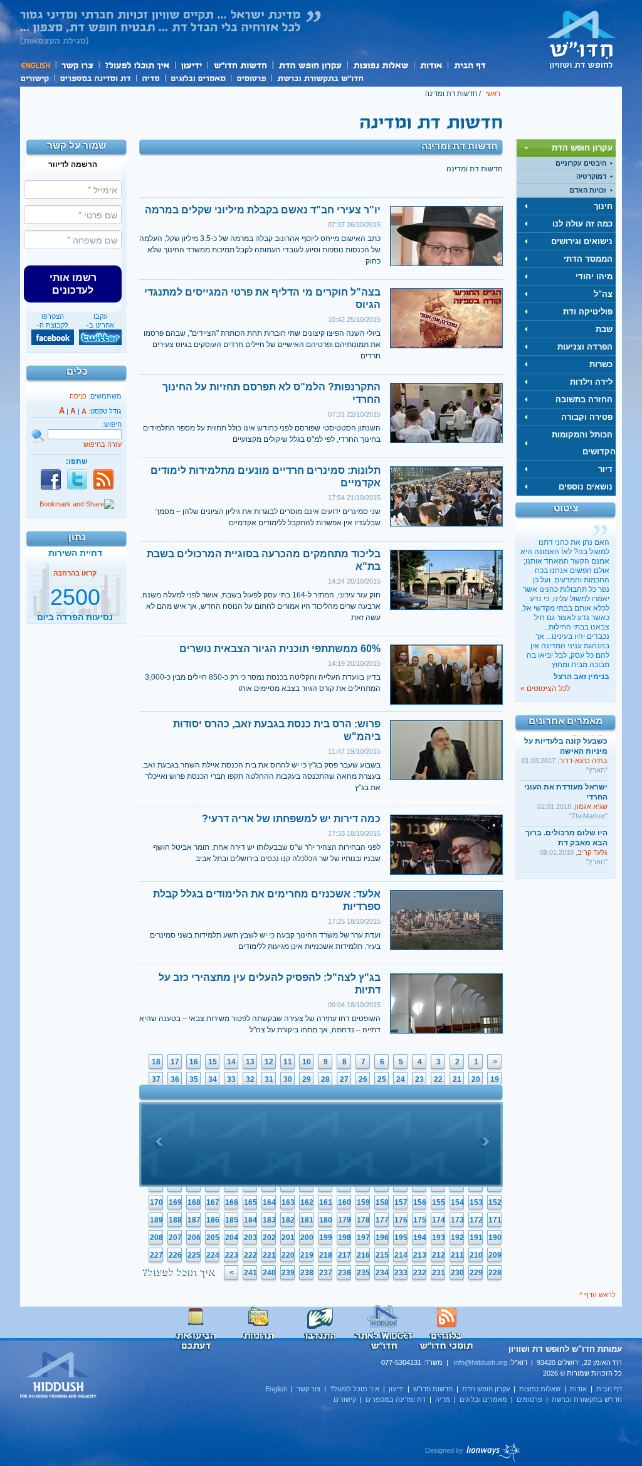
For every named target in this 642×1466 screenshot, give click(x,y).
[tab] (566, 148)
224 (212, 1255)
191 (476, 1237)
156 (419, 1202)
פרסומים (251, 77)
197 (363, 1237)
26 (363, 1079)
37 (156, 1079)
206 (194, 1237)
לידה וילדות (591, 382)
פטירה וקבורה (587, 417)
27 (344, 1079)
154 (457, 1202)
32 (250, 1079)
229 (476, 1272)
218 (325, 1255)
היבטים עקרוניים (580, 163)
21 (457, 1079)
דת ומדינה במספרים (95, 77)
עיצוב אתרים (473, 1452)
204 (231, 1237)
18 (156, 1061)
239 (288, 1272)
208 (156, 1237)
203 (250, 1237)
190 (495, 1237)
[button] (73, 283)
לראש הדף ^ (597, 1294)
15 (212, 1061)
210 (476, 1255)
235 (363, 1272)
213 (419, 1255)
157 (401, 1202)
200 (306, 1237)
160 (344, 1202)
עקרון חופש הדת (309, 65)
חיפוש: (112, 424)
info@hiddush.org (480, 1362)
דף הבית (469, 65)
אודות (431, 65)
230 (457, 1272)
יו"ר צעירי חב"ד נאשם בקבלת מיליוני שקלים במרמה (263, 210)
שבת (604, 329)
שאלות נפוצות (380, 65)
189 (156, 1220)
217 (344, 1255)
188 (175, 1220)
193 (438, 1237)
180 (325, 1220)
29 (306, 1079)
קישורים (37, 77)
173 (457, 1220)
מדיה (150, 77)
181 (306, 1220)
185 (231, 1220)
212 (438, 1255)
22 (438, 1079)
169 (175, 1202)
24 (400, 1079)
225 (194, 1255)
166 (231, 1202)
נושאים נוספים (586, 486)
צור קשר (76, 65)
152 (495, 1202)
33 (231, 1079)
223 (231, 1255)
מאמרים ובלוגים (198, 77)
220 (288, 1255)
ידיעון (190, 65)
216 (363, 1255)
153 (476, 1202)
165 (250, 1202)
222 (250, 1255)
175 (419, 1220)
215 (382, 1255)
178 (363, 1220)
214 (401, 1255)
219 (306, 1255)
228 (495, 1272)
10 (306, 1061)
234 (382, 1272)
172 (476, 1220)
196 (382, 1237)
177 (382, 1220)
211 (457, 1255)
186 (212, 1220)
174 (438, 1220)
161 (325, 1202)
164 (269, 1202)
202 (269, 1237)
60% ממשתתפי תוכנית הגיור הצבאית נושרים (280, 648)
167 (212, 1202)
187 (194, 1220)
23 (419, 1079)
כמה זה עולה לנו (582, 223)
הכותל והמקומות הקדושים (584, 443)
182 (288, 1220)
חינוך (603, 206)
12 (269, 1061)
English (37, 65)
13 (250, 1061)
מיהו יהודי (594, 276)
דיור (605, 469)
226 (175, 1255)
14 (231, 1061)
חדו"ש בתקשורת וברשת (320, 77)
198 (344, 1237)
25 (381, 1079)
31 (269, 1079)
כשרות (601, 364)
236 (344, 1272)
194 (419, 1237)
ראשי (492, 93)
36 (175, 1079)
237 (325, 1272)
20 (475, 1079)
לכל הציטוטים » (545, 688)
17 (175, 1061)
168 (194, 1202)
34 (212, 1079)
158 (382, 1202)
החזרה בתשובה (584, 399)
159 (363, 1202)
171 (495, 1220)
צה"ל (603, 294)
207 (175, 1237)
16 (193, 1061)
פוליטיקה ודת (588, 311)
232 (419, 1272)
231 (438, 1272)
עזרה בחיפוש (102, 444)
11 (287, 1061)
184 (250, 1220)
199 (325, 1237)
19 (494, 1079)
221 (269, 1255)
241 (250, 1272)
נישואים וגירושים (582, 241)
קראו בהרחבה (75, 610)
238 (306, 1272)
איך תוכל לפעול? (136, 65)
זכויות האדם (587, 190)
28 (325, 1079)
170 (156, 1202)
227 (156, 1255)
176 (401, 1220)
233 (401, 1272)
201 (288, 1237)
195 (401, 1237)
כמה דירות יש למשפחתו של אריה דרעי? (291, 818)
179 (344, 1220)
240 (269, 1272)
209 (495, 1255)
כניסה (78, 396)
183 (269, 1220)
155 (438, 1202)
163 (288, 1202)
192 (457, 1237)
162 (306, 1202)
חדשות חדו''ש (239, 65)
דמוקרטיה (591, 176)
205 (212, 1237)
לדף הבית (581, 39)
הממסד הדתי (588, 259)
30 (287, 1079)
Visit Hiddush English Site (59, 1376)
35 (193, 1079)
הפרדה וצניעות (585, 346)
